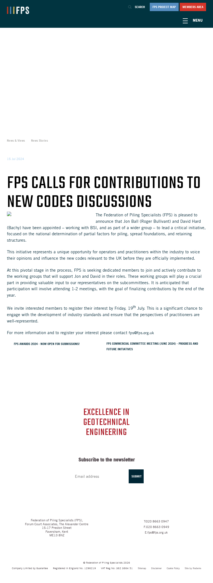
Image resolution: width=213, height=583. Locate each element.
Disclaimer (156, 568)
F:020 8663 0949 (156, 527)
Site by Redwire (193, 568)
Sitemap (142, 568)
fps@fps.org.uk (141, 332)
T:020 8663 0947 (156, 521)
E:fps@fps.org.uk (156, 532)
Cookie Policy (173, 568)
